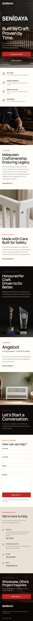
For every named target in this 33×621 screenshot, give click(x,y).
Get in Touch (15, 596)
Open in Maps (10, 538)
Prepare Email (15, 495)
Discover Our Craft (16, 54)
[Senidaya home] (7, 3)
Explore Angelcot (16, 60)
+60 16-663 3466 (10, 557)
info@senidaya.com (12, 565)
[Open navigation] (29, 3)
